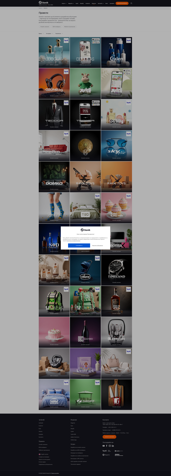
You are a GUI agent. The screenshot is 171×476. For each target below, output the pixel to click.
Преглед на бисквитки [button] (97, 245)
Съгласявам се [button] (79, 245)
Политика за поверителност (73, 240)
